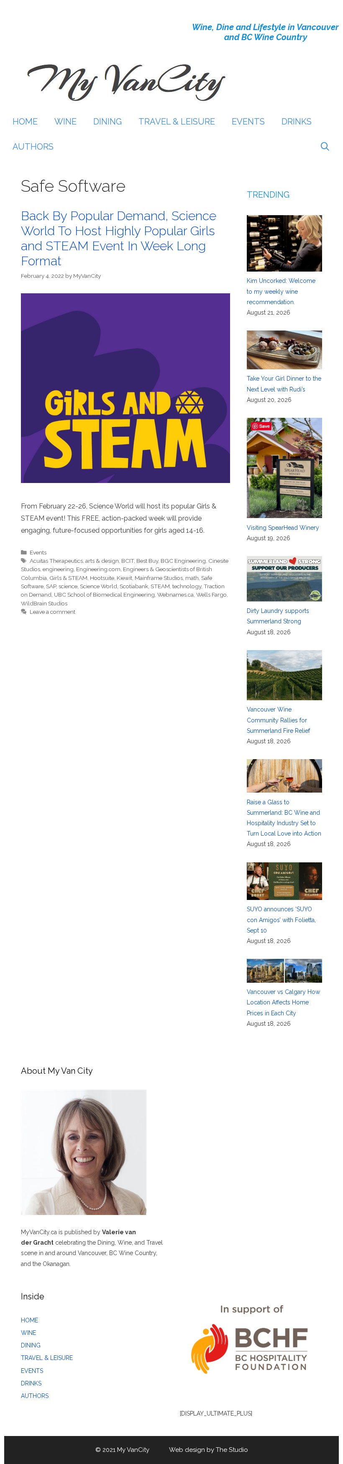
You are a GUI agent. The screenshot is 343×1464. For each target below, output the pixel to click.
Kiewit (124, 577)
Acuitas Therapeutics (56, 560)
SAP (51, 586)
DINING (107, 122)
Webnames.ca (175, 594)
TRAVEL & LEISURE (176, 122)
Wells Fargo (211, 594)
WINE (65, 122)
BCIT (127, 560)
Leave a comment (52, 611)
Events (38, 552)
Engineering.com (98, 569)
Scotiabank (134, 586)
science (68, 586)
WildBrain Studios (44, 603)
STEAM (160, 586)
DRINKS (297, 122)
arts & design (102, 560)
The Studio (232, 1450)
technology (186, 586)
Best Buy (147, 560)
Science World (98, 586)
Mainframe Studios (159, 577)
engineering (58, 569)
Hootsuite (102, 577)
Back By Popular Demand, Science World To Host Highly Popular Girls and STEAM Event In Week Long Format (118, 238)
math (192, 577)
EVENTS (248, 122)
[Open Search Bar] (325, 146)
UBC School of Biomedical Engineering (104, 594)
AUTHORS (33, 147)
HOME (25, 122)
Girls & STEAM (68, 577)
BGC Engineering (183, 560)
